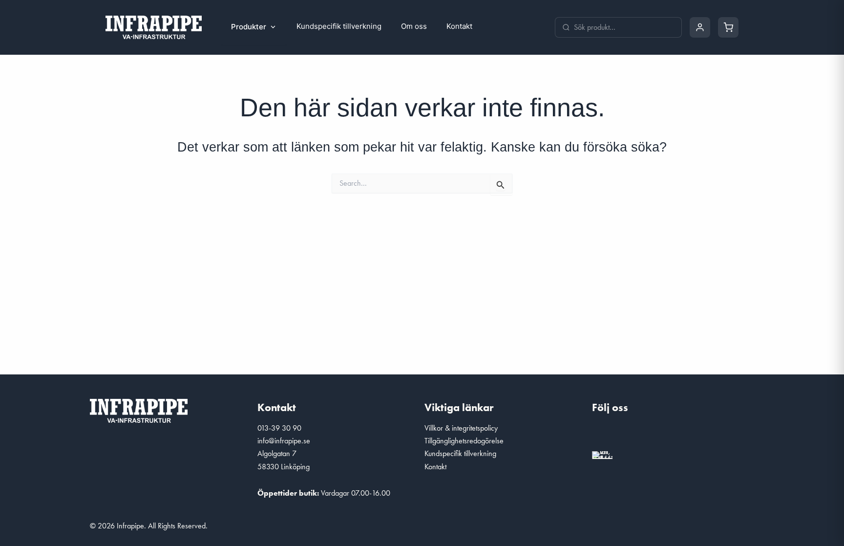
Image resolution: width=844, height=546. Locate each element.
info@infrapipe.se (283, 441)
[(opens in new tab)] (602, 453)
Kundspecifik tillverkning (338, 26)
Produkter (248, 26)
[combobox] (624, 27)
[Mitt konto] (700, 27)
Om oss (414, 26)
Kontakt (459, 26)
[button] (604, 434)
